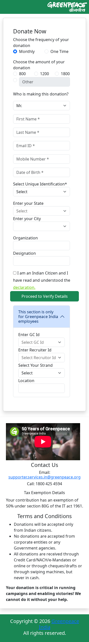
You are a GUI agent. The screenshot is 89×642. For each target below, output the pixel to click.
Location (26, 380)
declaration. (24, 287)
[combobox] (41, 210)
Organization (25, 238)
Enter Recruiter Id (34, 350)
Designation (24, 253)
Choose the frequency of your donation (41, 42)
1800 (65, 73)
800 (22, 73)
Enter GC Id (29, 334)
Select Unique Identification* (40, 184)
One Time (59, 51)
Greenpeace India (59, 624)
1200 (44, 73)
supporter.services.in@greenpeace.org (44, 477)
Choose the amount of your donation (39, 64)
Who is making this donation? (40, 94)
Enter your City (27, 218)
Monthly (27, 51)
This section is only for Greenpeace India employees (38, 316)
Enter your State (28, 203)
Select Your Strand (35, 365)
